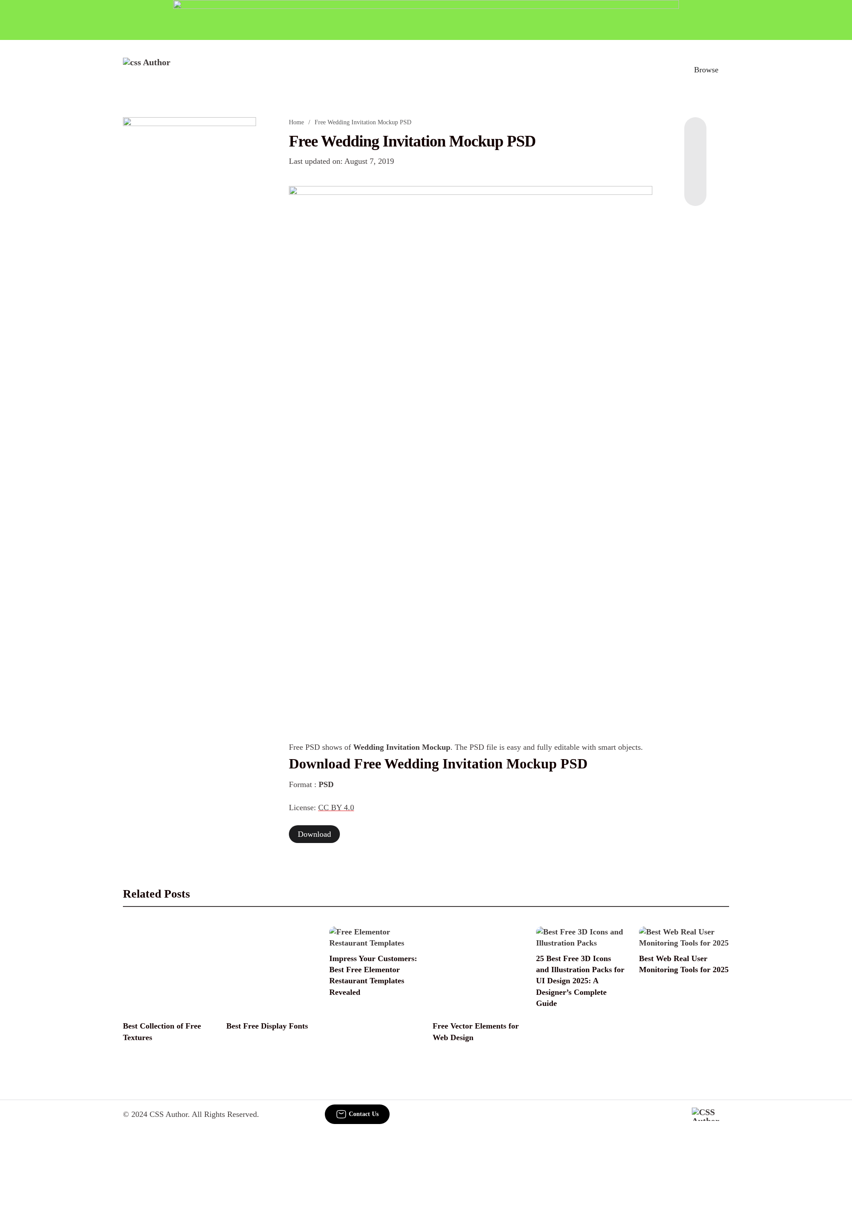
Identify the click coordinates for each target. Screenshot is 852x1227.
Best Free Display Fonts (267, 1025)
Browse (706, 69)
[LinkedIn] (695, 152)
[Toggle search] (665, 70)
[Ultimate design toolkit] (471, 328)
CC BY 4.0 (336, 807)
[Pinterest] (695, 170)
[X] (695, 188)
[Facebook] (695, 135)
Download (314, 834)
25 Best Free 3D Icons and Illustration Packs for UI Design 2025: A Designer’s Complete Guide (580, 981)
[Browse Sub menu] (726, 70)
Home (296, 122)
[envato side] (189, 249)
